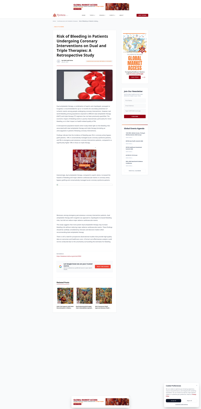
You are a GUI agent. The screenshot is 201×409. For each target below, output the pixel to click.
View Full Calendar (135, 170)
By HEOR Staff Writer (67, 60)
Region (102, 15)
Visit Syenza (142, 15)
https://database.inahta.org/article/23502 (69, 256)
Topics (92, 15)
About (122, 15)
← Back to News (58, 26)
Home (83, 15)
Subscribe (135, 116)
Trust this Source (103, 266)
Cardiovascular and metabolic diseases (67, 21)
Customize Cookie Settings (181, 404)
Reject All (189, 400)
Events (112, 15)
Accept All (173, 400)
